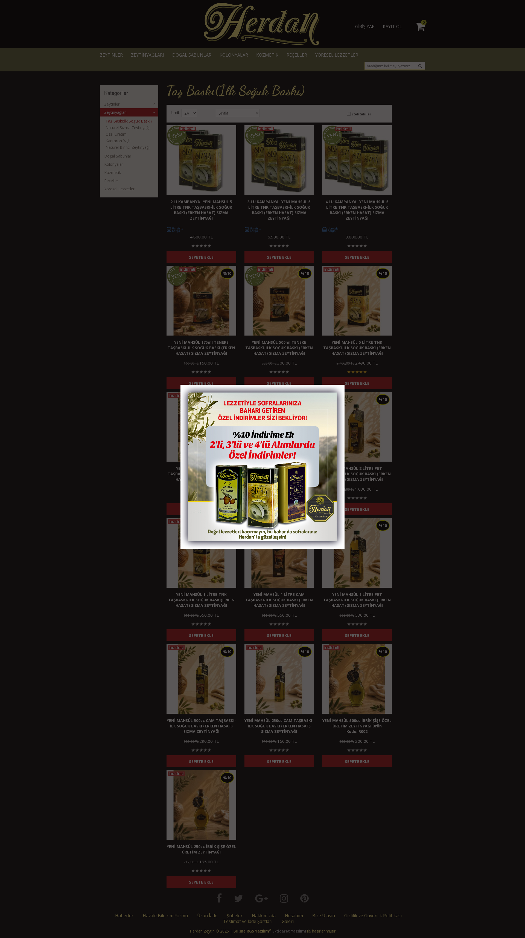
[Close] (335, 390)
